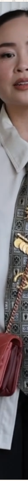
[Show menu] (1, 1)
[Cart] (26, 1)
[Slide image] (14, 241)
